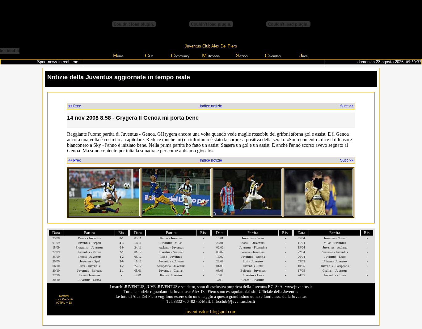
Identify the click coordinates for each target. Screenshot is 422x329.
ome (118, 55)
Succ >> (347, 106)
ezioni (242, 55)
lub (149, 55)
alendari (273, 55)
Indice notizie (211, 106)
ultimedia (211, 55)
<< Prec (74, 106)
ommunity (180, 55)
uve (303, 55)
